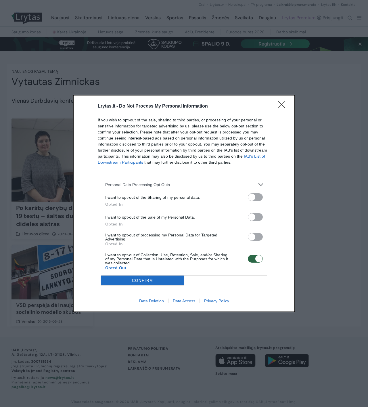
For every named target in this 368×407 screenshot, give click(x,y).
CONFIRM (142, 280)
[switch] (255, 197)
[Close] (283, 106)
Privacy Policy (216, 301)
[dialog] (184, 203)
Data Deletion (151, 301)
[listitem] (184, 184)
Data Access (184, 301)
